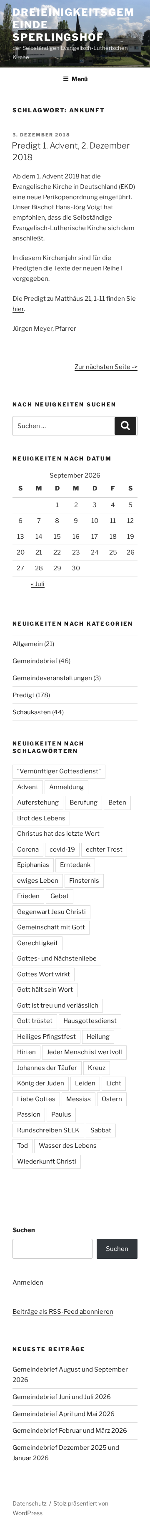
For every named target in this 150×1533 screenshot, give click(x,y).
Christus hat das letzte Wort (58, 833)
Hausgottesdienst (90, 1021)
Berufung (84, 802)
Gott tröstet (34, 1021)
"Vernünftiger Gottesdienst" (59, 771)
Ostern (112, 1099)
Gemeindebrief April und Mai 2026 (63, 1414)
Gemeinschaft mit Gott (51, 927)
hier (18, 309)
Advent (27, 787)
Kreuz (96, 1068)
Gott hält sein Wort (45, 989)
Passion (28, 1114)
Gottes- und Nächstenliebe (57, 958)
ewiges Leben (37, 880)
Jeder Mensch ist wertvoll (84, 1052)
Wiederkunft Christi (46, 1161)
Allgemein (27, 644)
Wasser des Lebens (68, 1145)
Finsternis (84, 880)
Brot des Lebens (41, 818)
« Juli (38, 584)
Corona (28, 849)
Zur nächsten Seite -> (106, 367)
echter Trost (104, 849)
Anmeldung (66, 787)
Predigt (23, 695)
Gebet (59, 896)
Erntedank (75, 865)
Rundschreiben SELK (48, 1130)
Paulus (61, 1114)
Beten (117, 802)
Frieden (28, 896)
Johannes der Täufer (47, 1068)
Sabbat (100, 1130)
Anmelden (27, 1282)
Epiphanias (33, 865)
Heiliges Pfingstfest (46, 1036)
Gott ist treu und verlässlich (57, 1005)
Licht (113, 1083)
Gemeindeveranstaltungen (52, 678)
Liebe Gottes (36, 1099)
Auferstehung (38, 802)
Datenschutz (29, 1503)
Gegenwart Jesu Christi (51, 912)
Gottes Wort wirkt (43, 974)
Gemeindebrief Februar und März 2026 (69, 1430)
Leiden (85, 1083)
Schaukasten (31, 712)
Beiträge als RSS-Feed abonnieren (62, 1311)
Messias (78, 1099)
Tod (22, 1145)
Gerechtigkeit (37, 943)
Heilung (98, 1036)
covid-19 (62, 849)
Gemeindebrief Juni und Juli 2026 (61, 1397)
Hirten (26, 1052)
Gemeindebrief (35, 661)
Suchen (23, 1230)
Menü (80, 78)
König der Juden (40, 1083)
